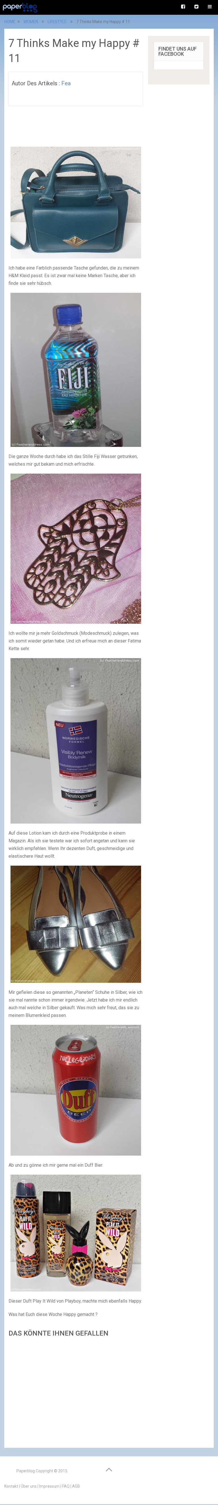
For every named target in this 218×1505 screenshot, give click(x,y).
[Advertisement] (76, 1391)
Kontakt (11, 1486)
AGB (76, 1486)
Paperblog (25, 1471)
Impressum (49, 1486)
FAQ (66, 1486)
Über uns (29, 1486)
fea (66, 83)
